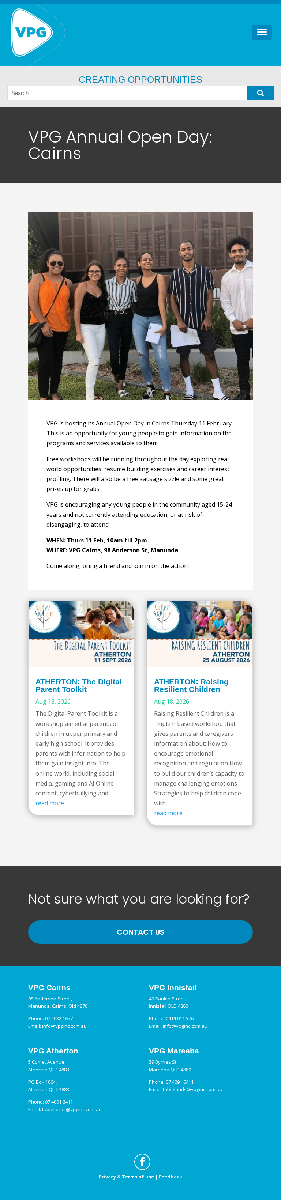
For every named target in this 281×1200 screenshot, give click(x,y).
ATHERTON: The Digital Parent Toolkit (78, 685)
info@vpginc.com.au (64, 1026)
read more (49, 803)
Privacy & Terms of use (126, 1176)
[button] (262, 32)
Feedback (170, 1176)
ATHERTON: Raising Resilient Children (191, 685)
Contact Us (140, 932)
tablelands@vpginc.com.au (72, 1109)
